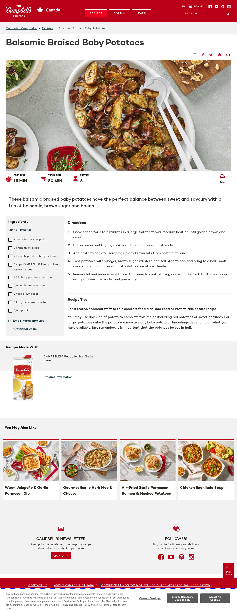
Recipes (47, 28)
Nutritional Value (22, 329)
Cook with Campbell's (21, 28)
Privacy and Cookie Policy (75, 604)
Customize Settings (75, 601)
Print (222, 182)
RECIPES (96, 13)
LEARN (141, 13)
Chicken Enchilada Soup (201, 487)
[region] (118, 600)
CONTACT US (37, 585)
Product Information (58, 377)
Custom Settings (150, 598)
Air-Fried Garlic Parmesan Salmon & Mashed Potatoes (146, 490)
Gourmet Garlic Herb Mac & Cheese (87, 490)
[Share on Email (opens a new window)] (228, 54)
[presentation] (31, 460)
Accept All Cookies (215, 598)
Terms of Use (109, 604)
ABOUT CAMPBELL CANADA (74, 585)
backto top (228, 573)
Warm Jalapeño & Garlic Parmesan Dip (26, 490)
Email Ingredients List (28, 320)
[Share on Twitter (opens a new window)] (210, 54)
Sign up (198, 6)
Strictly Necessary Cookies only (182, 598)
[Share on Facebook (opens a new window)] (203, 54)
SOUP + (119, 13)
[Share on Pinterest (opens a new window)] (219, 54)
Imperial (25, 229)
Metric (13, 229)
